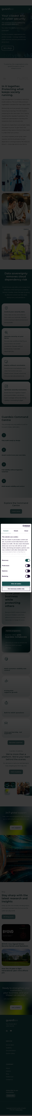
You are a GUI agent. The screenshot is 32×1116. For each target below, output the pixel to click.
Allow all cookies (16, 583)
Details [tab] (16, 531)
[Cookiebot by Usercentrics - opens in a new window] (23, 526)
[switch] (27, 565)
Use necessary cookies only (16, 589)
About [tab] (26, 531)
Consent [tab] (5, 531)
